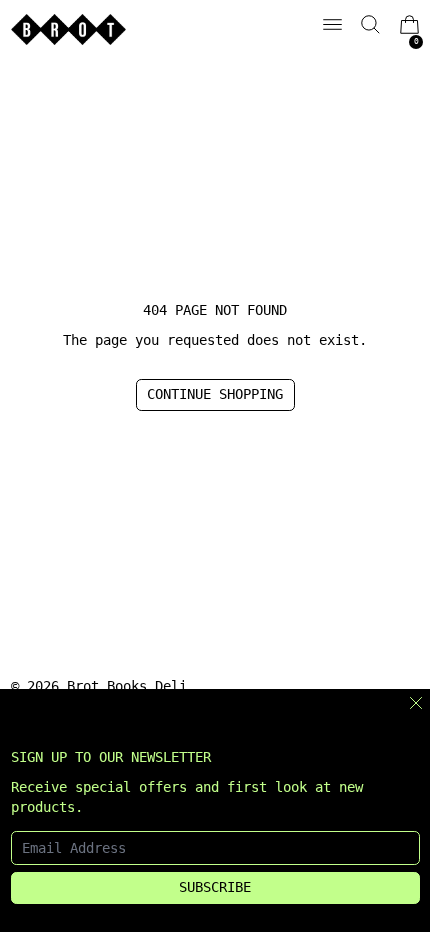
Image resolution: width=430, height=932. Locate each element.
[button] (370, 24)
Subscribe (215, 887)
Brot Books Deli (127, 686)
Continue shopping (215, 394)
